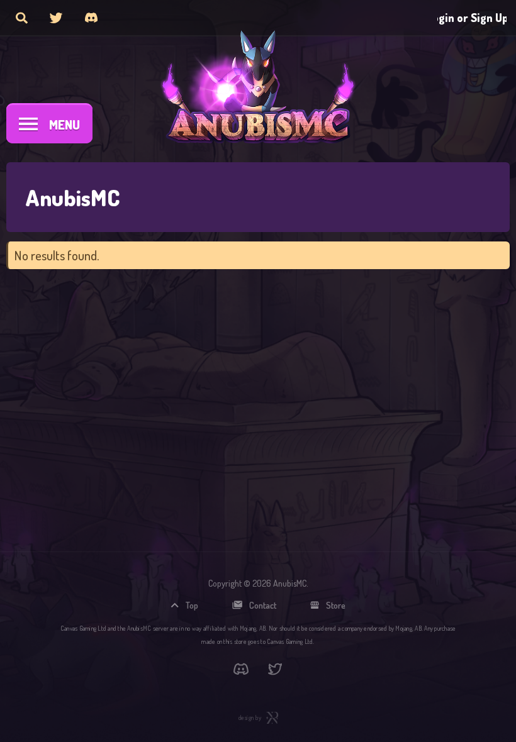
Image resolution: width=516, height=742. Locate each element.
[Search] (21, 17)
